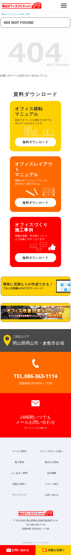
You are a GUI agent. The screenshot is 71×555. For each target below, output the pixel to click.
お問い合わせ (20, 550)
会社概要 (51, 472)
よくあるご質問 (19, 472)
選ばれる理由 (52, 462)
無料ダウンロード (35, 142)
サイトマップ (19, 494)
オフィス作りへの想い (51, 451)
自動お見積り (19, 483)
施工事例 (19, 462)
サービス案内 (19, 451)
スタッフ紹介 (52, 483)
